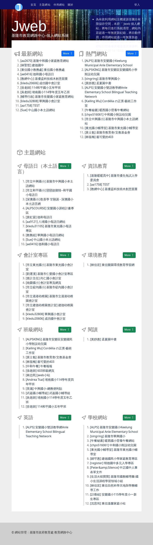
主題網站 (44, 4)
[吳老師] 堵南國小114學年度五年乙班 (45, 92)
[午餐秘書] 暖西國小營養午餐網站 (107, 110)
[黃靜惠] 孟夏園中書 (98, 83)
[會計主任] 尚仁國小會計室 (43, 278)
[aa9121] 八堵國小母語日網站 (45, 222)
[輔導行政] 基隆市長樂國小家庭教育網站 (47, 96)
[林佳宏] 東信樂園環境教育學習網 (112, 265)
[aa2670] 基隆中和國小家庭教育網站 (44, 61)
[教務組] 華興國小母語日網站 (45, 235)
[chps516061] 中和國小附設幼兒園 (108, 114)
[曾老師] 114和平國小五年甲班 (40, 88)
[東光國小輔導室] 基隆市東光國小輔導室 (111, 128)
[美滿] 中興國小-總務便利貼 (44, 388)
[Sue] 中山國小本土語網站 (37, 110)
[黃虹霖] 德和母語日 (39, 217)
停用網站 (59, 4)
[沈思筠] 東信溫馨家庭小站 (108, 503)
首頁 (33, 4)
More (66, 53)
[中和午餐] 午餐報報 (39, 366)
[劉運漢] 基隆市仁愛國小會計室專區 (49, 274)
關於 (70, 4)
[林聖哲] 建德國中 (32, 65)
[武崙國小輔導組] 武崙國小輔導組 (48, 393)
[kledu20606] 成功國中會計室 (40, 83)
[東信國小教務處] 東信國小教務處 (42, 70)
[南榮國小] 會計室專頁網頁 (43, 283)
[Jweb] (19, 4)
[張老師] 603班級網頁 (40, 371)
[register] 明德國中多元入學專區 (112, 463)
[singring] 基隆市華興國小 (102, 79)
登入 (137, 4)
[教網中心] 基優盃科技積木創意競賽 (44, 79)
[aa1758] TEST (30, 105)
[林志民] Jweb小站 (38, 375)
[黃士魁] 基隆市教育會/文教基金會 (107, 132)
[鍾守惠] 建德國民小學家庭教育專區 (114, 459)
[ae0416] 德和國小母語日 (37, 74)
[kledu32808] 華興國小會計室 (40, 101)
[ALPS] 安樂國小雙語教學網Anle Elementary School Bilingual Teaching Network (111, 92)
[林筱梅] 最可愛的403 (99, 137)
